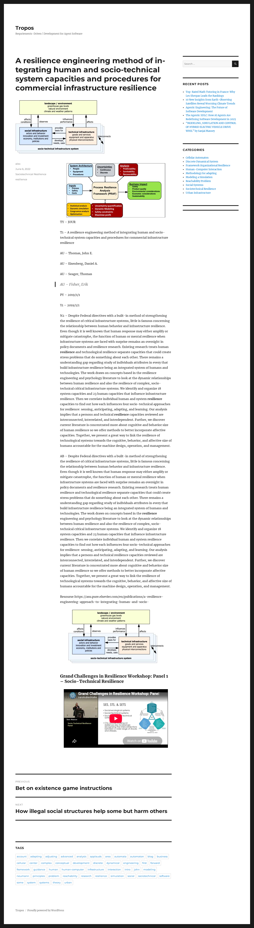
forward (155, 862)
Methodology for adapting (201, 173)
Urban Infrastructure (198, 192)
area (108, 856)
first (144, 862)
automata (120, 856)
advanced (67, 856)
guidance (39, 869)
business (162, 856)
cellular (21, 862)
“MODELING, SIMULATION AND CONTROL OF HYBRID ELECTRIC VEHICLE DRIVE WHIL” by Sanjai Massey (211, 127)
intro (127, 869)
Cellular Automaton (197, 157)
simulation (117, 875)
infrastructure (96, 869)
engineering (131, 862)
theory (57, 882)
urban (68, 882)
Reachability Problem (198, 181)
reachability (70, 875)
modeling (149, 869)
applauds (96, 856)
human (53, 869)
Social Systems (194, 185)
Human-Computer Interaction (204, 169)
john (137, 869)
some (20, 882)
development (81, 862)
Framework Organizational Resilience (208, 165)
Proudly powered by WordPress (45, 910)
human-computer (73, 869)
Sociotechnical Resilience (30, 174)
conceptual (62, 862)
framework (23, 869)
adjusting (51, 856)
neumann (23, 875)
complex (46, 862)
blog (150, 856)
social (131, 875)
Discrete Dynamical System (202, 161)
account (22, 856)
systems (44, 882)
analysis (81, 856)
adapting (36, 856)
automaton (137, 856)
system (31, 882)
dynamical (113, 862)
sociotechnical (147, 875)
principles (39, 875)
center (33, 862)
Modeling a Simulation (199, 177)
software (164, 875)
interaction (114, 869)
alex (17, 163)
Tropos (24, 28)
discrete (98, 862)
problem (54, 875)
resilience (21, 179)
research (86, 875)
